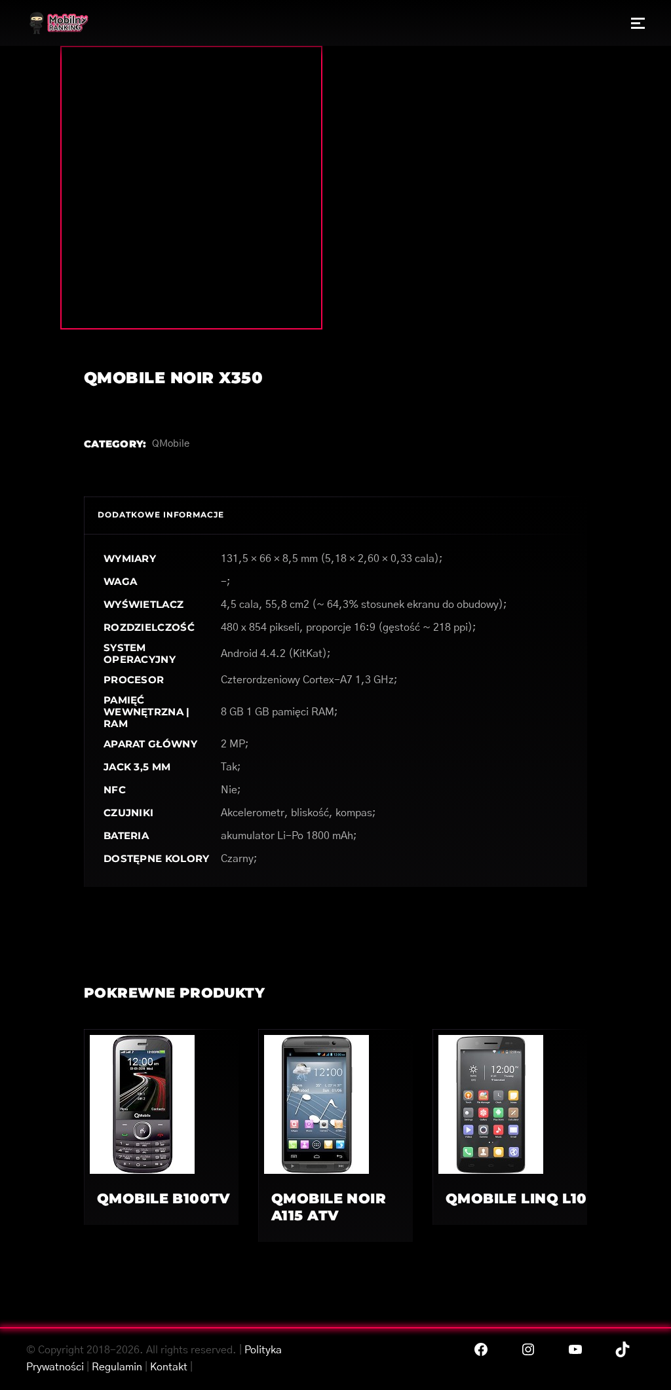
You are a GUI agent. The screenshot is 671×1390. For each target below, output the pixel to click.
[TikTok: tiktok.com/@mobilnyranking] (622, 1349)
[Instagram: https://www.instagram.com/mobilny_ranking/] (528, 1349)
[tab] (161, 515)
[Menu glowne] (638, 23)
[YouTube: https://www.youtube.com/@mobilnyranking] (575, 1349)
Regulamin (117, 1367)
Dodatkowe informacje (161, 514)
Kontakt (168, 1367)
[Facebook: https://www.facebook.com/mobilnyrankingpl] (481, 1349)
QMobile (170, 444)
